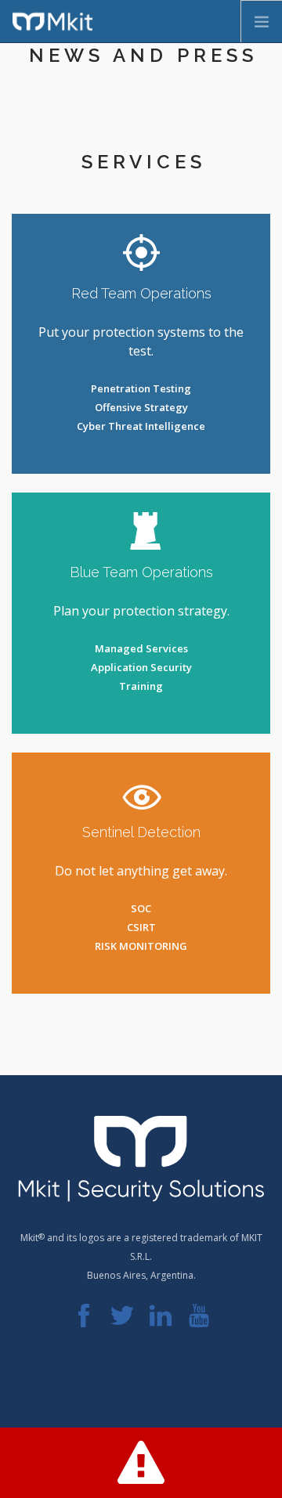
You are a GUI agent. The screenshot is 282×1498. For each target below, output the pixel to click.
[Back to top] (141, 1386)
